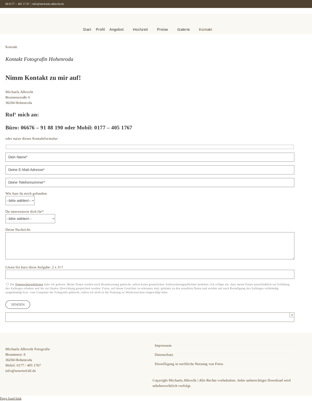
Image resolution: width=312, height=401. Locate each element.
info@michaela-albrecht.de (48, 3)
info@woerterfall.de (20, 371)
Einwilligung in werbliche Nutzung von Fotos (189, 364)
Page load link (10, 398)
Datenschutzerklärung (29, 284)
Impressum (163, 345)
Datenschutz (164, 355)
